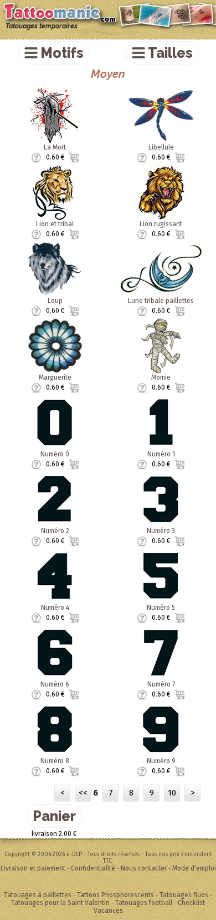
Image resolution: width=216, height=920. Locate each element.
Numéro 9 (161, 761)
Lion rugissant (161, 224)
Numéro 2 (55, 531)
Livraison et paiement (33, 868)
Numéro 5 (161, 607)
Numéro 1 (161, 454)
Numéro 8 (54, 761)
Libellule (161, 147)
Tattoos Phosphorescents (115, 895)
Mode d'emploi (194, 868)
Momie (161, 377)
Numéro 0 (54, 454)
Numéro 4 (55, 607)
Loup (55, 301)
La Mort (55, 147)
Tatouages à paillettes (37, 895)
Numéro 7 (161, 684)
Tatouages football (143, 903)
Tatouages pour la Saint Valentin (60, 903)
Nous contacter (144, 868)
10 (172, 793)
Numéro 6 (54, 684)
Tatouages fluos (184, 895)
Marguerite (55, 377)
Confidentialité (93, 868)
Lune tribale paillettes (161, 301)
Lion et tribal (55, 224)
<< (83, 793)
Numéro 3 (161, 531)
